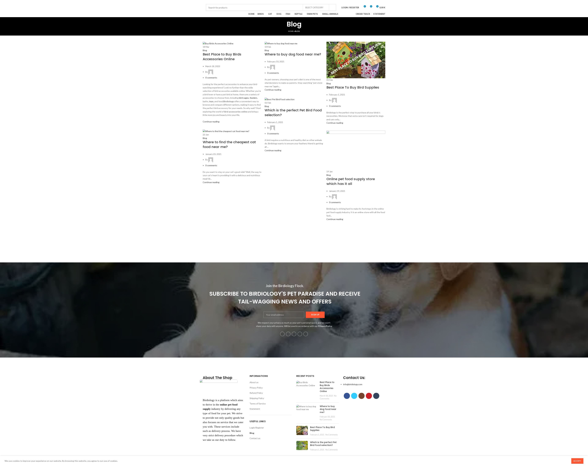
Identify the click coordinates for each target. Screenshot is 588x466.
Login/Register (257, 427)
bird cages (244, 98)
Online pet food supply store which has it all (350, 181)
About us (254, 382)
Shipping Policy (257, 398)
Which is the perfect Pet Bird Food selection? (293, 112)
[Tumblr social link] (220, 2)
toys (211, 101)
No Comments (326, 420)
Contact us (255, 438)
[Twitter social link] (209, 2)
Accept (577, 461)
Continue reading (211, 121)
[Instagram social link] (213, 2)
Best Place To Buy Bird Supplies (352, 87)
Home (290, 31)
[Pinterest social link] (217, 2)
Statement (255, 408)
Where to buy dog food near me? (293, 54)
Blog (205, 50)
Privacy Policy (256, 387)
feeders (253, 98)
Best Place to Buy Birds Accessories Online (222, 56)
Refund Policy (256, 393)
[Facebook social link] (206, 2)
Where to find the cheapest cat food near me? (229, 144)
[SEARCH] (332, 7)
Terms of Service (258, 403)
